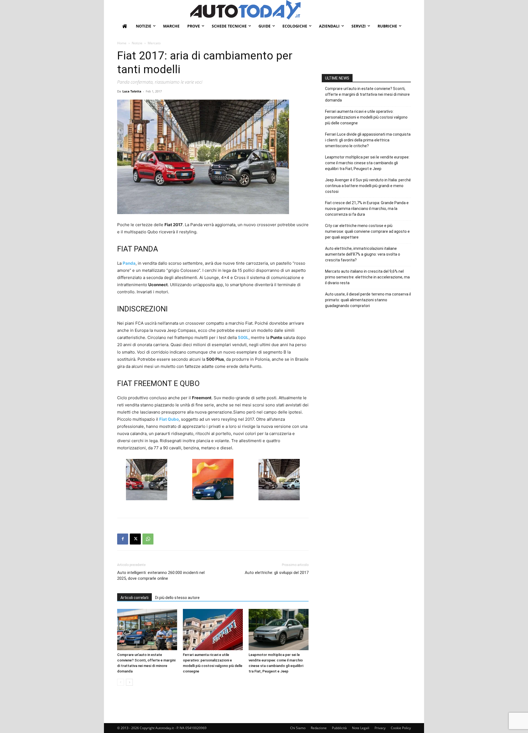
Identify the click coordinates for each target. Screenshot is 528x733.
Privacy (380, 728)
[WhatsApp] (147, 539)
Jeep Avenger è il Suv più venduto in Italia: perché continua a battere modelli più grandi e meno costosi (368, 186)
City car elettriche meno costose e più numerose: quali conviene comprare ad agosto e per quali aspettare (367, 231)
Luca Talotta (131, 91)
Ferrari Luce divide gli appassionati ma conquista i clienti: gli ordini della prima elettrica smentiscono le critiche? (368, 140)
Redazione (319, 728)
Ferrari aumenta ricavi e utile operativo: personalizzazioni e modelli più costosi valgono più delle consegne (366, 117)
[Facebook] (122, 539)
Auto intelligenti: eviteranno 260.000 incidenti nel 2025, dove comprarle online (161, 575)
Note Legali (360, 728)
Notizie (137, 43)
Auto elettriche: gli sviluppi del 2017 (277, 572)
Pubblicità (339, 728)
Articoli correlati (134, 597)
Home (122, 43)
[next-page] (129, 682)
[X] (135, 539)
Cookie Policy (401, 728)
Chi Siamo (298, 728)
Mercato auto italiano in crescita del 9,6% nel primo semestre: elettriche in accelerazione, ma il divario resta (367, 277)
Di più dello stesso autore (177, 597)
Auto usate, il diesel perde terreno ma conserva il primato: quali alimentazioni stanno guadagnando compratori (368, 300)
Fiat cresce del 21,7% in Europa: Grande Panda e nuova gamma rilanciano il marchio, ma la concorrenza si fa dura (367, 209)
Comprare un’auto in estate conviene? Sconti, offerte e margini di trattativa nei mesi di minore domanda (367, 94)
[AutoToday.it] (300, 10)
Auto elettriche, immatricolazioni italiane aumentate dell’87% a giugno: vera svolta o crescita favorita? (362, 254)
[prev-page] (120, 682)
